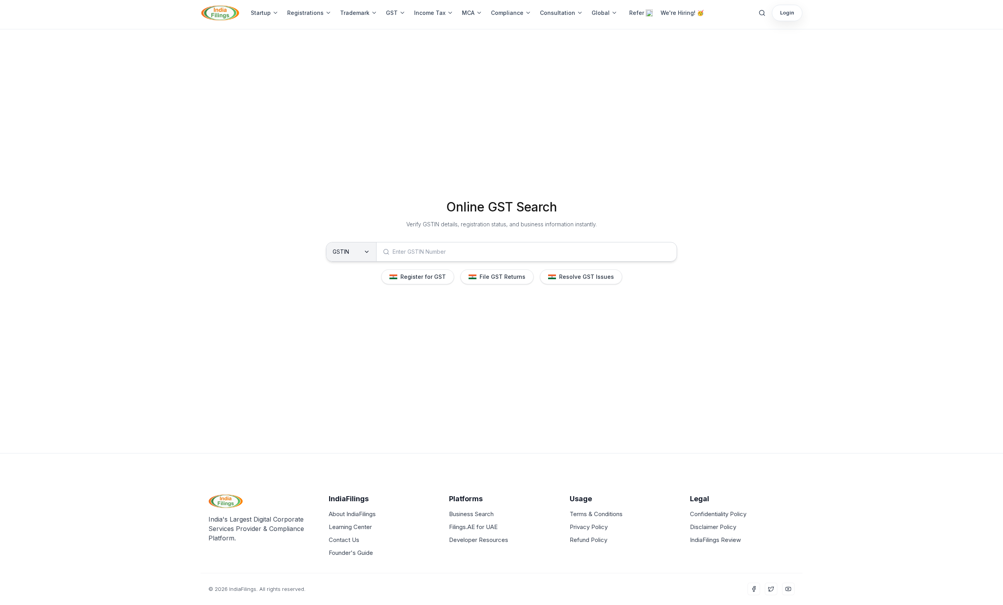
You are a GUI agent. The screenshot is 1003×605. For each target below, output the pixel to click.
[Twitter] (771, 589)
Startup (261, 12)
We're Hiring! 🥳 (682, 12)
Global (601, 12)
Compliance (507, 12)
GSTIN (341, 251)
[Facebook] (754, 589)
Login (787, 12)
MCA (468, 12)
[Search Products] (762, 13)
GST (392, 12)
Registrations (305, 12)
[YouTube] (788, 589)
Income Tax (429, 12)
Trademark (354, 12)
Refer (636, 12)
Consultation (557, 12)
